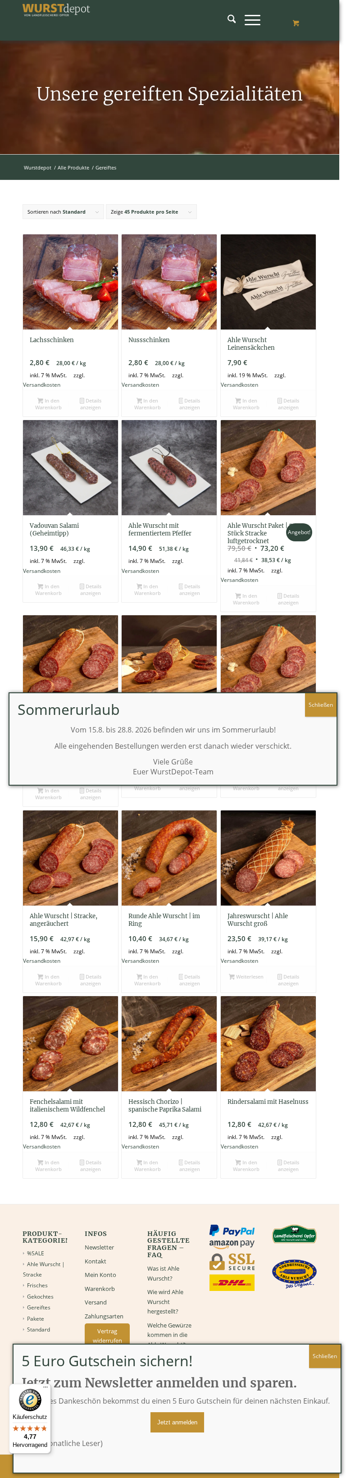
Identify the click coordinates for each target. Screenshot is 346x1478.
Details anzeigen (90, 404)
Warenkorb (100, 1289)
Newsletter (99, 1247)
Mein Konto (100, 1275)
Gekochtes (40, 1296)
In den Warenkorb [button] (48, 404)
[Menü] (248, 20)
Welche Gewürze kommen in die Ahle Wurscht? (169, 1335)
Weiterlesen (249, 976)
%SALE (35, 1253)
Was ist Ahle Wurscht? (163, 1273)
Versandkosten (41, 384)
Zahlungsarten (104, 1316)
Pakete (35, 1318)
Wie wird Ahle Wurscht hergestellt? (165, 1301)
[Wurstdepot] (56, 20)
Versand (96, 1302)
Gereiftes (38, 1307)
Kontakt (95, 1261)
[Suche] (227, 20)
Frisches (37, 1285)
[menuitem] (227, 20)
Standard (38, 1329)
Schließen (325, 1356)
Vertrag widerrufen (107, 1336)
